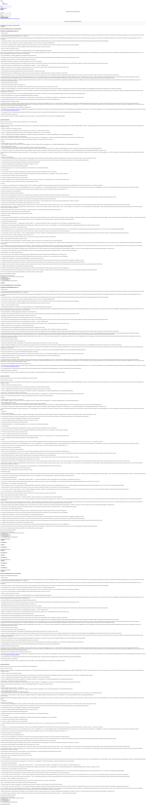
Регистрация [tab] (5, 3)
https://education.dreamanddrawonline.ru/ (11, 110)
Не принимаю (3, 538)
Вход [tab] (4, 2)
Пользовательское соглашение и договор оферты (9, 18)
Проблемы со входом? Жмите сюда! (73, 11)
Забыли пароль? (3, 8)
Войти (2, 9)
